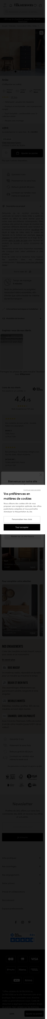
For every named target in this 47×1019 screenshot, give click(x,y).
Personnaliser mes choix (22, 519)
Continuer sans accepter (32, 490)
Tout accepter (21, 527)
